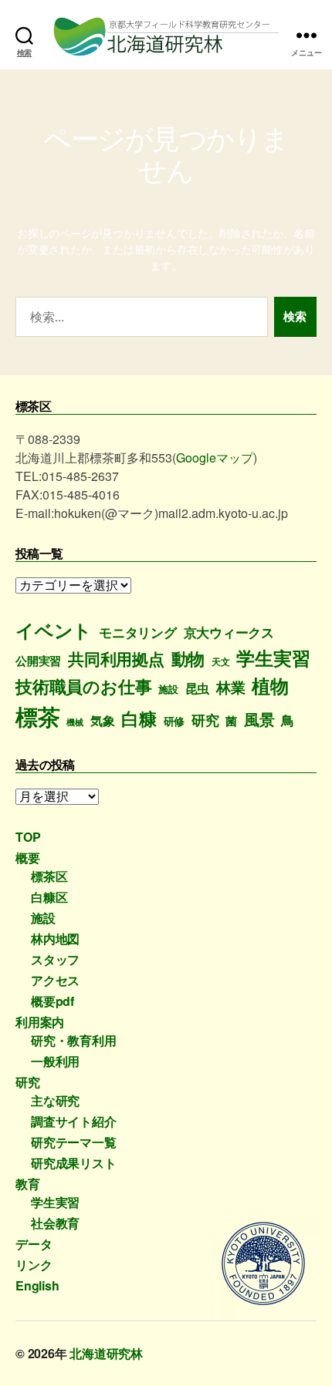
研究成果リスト (74, 1163)
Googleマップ (214, 457)
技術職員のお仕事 (83, 686)
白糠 (139, 718)
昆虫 (197, 688)
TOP (27, 837)
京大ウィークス (229, 632)
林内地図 (55, 938)
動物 (188, 658)
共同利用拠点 (116, 659)
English (37, 1285)
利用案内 (39, 1022)
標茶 (37, 716)
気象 (102, 720)
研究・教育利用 (74, 1040)
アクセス (55, 980)
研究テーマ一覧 (74, 1142)
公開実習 (38, 660)
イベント (53, 630)
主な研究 (55, 1100)
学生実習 (273, 657)
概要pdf (52, 1001)
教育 (27, 1184)
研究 (205, 719)
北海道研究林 (106, 1353)
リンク (33, 1264)
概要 (27, 857)
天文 (221, 661)
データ (33, 1244)
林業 (231, 687)
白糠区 (49, 897)
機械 (74, 722)
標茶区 (49, 876)
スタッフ (55, 959)
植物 (270, 685)
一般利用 (55, 1061)
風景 (259, 719)
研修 (174, 720)
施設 (168, 688)
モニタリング (138, 632)
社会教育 (55, 1223)
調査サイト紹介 (74, 1121)
